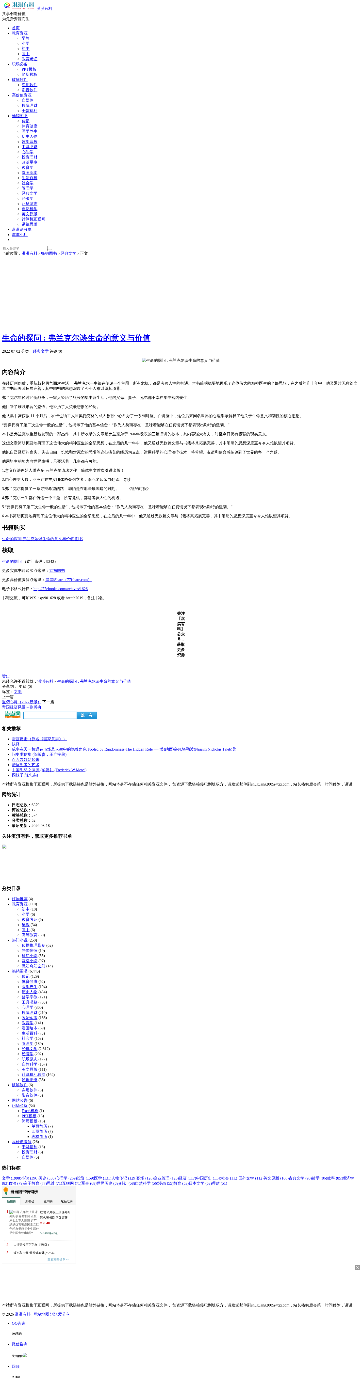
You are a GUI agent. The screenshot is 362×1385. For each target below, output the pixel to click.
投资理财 (29, 105)
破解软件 (20, 80)
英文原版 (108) (276, 1178)
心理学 (27, 152)
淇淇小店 (20, 235)
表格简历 (39, 1136)
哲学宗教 (29, 142)
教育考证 (29, 59)
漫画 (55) (165, 1183)
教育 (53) (181, 1183)
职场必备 (20, 64)
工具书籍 (29, 147)
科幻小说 (29, 956)
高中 (26, 54)
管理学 (27, 188)
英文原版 (29, 214)
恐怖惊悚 (29, 950)
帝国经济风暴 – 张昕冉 (21, 707)
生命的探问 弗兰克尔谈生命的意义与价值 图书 (42, 539)
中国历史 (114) (208, 1178)
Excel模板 (30, 1111)
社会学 (27, 183)
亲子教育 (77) (35, 1183)
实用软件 (29, 85)
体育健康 (29, 126)
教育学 (27, 167)
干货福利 (29, 111)
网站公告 (20, 1100)
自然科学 (29, 209)
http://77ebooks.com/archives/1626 (60, 589)
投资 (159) (85, 1178)
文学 (18, 692)
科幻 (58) (127, 1183)
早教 (26, 38)
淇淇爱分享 (22, 229)
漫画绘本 (29, 173)
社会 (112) (229, 1178)
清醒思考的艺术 (25, 765)
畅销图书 (20, 116)
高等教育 (29, 935)
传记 (26, 121)
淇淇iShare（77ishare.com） (68, 580)
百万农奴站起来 (25, 759)
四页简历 (39, 1131)
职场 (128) (145, 1178)
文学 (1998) (11, 1178)
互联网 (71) (71, 1183)
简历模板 (29, 74)
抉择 (16, 744)
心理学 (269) (66, 1178)
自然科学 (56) (146, 1183)
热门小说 (20, 940)
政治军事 (29, 162)
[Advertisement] (181, 293)
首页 (16, 28)
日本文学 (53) (200, 1183)
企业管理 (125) (166, 1178)
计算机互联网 (33, 219)
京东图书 (57, 570)
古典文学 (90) (300, 1178)
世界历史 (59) (108, 1183)
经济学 (27, 198)
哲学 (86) (319, 1178)
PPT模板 (29, 69)
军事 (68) (89, 1183)
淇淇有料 (44, 8)
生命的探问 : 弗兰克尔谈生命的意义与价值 (76, 337)
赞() (6, 676)
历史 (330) (47, 1178)
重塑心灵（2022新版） (21, 702)
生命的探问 (12, 561)
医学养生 (29, 131)
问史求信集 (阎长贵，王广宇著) (39, 754)
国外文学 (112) (250, 1178)
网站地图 (41, 1314)
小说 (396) (29, 1178)
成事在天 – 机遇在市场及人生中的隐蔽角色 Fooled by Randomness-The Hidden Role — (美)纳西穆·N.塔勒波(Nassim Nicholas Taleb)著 (124, 749)
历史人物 (29, 136)
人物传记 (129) (123, 1178)
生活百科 (29, 178)
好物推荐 (20, 899)
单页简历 (39, 1126)
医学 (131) (102, 1178)
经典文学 (29, 193)
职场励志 (29, 204)
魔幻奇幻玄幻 (33, 966)
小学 (26, 43)
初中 (26, 49)
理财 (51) (219, 1183)
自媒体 (27, 100)
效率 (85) (334, 1178)
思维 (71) (54, 1183)
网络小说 (29, 961)
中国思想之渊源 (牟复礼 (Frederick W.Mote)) (49, 770)
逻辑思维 (29, 224)
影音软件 (29, 90)
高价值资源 (22, 95)
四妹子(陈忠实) (25, 775)
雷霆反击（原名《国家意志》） (39, 739)
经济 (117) (187, 1178)
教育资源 (20, 33)
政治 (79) (16, 1183)
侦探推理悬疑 (33, 945)
